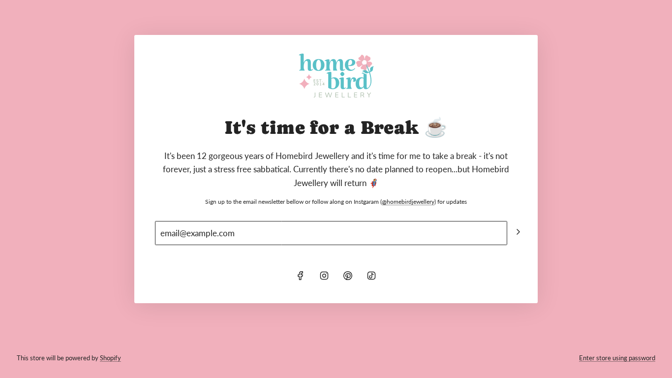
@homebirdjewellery (408, 201)
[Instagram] (324, 275)
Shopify (110, 358)
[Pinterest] (348, 275)
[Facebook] (300, 275)
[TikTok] (371, 275)
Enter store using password (617, 358)
